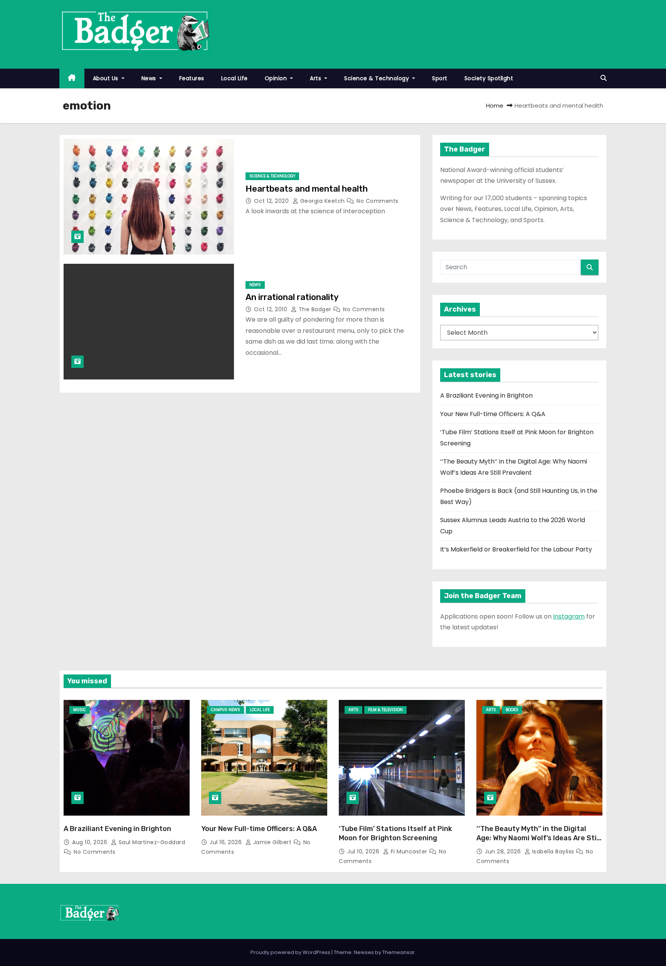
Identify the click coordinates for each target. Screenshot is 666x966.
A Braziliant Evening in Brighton (486, 395)
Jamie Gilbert (272, 842)
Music (79, 710)
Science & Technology (377, 78)
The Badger (315, 309)
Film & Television (385, 710)
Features (191, 78)
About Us (106, 78)
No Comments (378, 201)
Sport (439, 78)
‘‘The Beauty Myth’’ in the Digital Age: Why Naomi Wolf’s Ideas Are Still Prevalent (538, 837)
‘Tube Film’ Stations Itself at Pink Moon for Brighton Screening (395, 833)
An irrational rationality (292, 297)
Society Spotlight (488, 78)
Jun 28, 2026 (504, 851)
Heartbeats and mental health (307, 189)
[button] (603, 78)
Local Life (234, 78)
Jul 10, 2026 (364, 851)
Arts (316, 78)
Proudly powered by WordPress (291, 952)
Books (512, 710)
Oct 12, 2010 (271, 309)
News (149, 78)
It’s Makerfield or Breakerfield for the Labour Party (516, 549)
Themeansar (398, 952)
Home (494, 105)
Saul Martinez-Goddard (151, 842)
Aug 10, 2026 (90, 842)
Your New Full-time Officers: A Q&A (492, 414)
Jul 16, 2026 (227, 842)
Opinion (277, 78)
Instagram (569, 616)
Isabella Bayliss (553, 851)
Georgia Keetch (322, 201)
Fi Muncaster (409, 851)
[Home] (71, 78)
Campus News (225, 710)
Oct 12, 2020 (272, 201)
